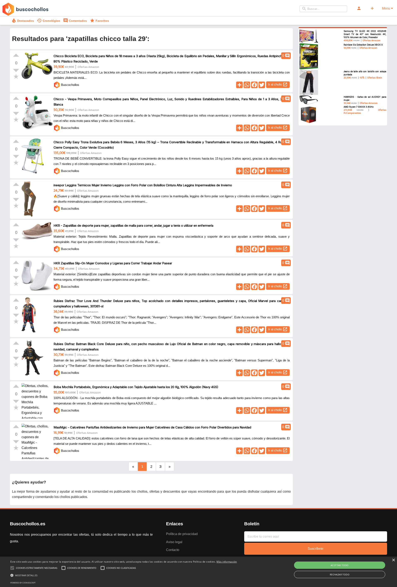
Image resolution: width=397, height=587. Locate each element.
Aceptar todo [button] (340, 565)
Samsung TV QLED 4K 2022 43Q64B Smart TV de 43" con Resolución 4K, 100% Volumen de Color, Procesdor (365, 34)
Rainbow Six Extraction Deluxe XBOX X (363, 44)
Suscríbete (315, 548)
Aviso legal (174, 542)
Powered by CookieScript (23, 582)
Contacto (172, 550)
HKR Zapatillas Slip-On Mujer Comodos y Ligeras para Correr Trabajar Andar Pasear (113, 263)
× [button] (393, 560)
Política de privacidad (182, 534)
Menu (386, 8)
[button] (123, 575)
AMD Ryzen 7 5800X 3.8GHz (359, 107)
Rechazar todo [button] (339, 574)
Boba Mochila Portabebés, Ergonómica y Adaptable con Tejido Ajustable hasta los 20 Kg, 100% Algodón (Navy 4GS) (136, 387)
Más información (226, 561)
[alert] (198, 572)
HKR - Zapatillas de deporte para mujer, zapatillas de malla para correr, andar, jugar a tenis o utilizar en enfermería (133, 225)
